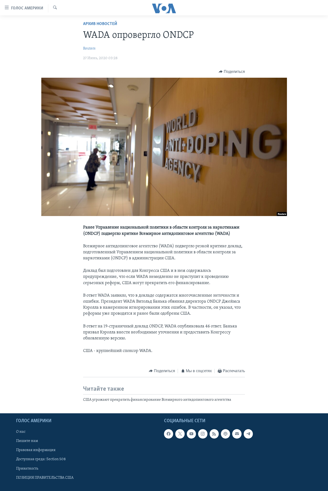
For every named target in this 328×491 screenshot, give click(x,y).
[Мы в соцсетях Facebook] (168, 433)
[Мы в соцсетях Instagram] (202, 433)
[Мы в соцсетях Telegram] (248, 433)
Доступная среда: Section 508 (41, 459)
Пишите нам (27, 441)
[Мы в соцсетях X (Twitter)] (179, 433)
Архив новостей (100, 24)
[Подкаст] (225, 433)
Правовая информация (35, 450)
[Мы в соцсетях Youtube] (191, 433)
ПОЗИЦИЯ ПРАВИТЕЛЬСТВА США (44, 478)
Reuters (89, 49)
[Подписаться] (236, 433)
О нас (20, 432)
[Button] (232, 72)
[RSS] (214, 433)
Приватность (27, 469)
